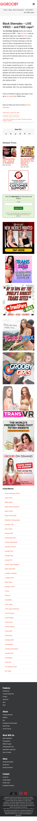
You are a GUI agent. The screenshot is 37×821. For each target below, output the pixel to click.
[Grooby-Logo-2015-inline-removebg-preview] (9, 3)
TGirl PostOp (9, 618)
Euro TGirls (8, 529)
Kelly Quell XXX (10, 569)
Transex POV (9, 653)
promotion (29, 119)
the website (10, 96)
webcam (5, 120)
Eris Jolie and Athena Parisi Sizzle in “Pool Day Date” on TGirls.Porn (27, 162)
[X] (10, 134)
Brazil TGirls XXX (10, 515)
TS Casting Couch (11, 667)
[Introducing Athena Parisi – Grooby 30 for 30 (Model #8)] (9, 147)
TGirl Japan (9, 604)
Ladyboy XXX (9, 578)
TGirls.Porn (8, 635)
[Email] (29, 134)
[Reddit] (15, 134)
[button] (4, 157)
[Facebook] (6, 134)
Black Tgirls (9, 502)
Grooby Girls (9, 555)
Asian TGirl (8, 498)
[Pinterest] (24, 134)
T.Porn (7, 591)
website (10, 120)
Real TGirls (8, 582)
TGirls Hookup (9, 627)
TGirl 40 (7, 595)
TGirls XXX (8, 631)
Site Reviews (16, 116)
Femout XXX (9, 533)
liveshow (23, 119)
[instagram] (20, 793)
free (16, 119)
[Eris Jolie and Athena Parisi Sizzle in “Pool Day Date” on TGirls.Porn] (27, 147)
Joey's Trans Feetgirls (12, 564)
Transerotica (9, 644)
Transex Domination (11, 649)
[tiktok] (11, 793)
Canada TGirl (9, 524)
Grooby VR (8, 560)
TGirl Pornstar (9, 613)
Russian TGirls (10, 587)
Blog (10, 10)
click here (24, 33)
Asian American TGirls (12, 493)
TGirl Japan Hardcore (12, 609)
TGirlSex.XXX (9, 640)
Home (5, 10)
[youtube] (25, 793)
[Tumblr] (20, 134)
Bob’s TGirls (9, 511)
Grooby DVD (9, 551)
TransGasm (9, 658)
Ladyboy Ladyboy (11, 573)
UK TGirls (8, 671)
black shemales (10, 119)
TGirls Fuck (8, 622)
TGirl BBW (8, 600)
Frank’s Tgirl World (11, 542)
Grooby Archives (10, 547)
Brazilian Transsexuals (12, 520)
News (10, 116)
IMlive (19, 119)
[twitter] (15, 793)
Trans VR (8, 662)
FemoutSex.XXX (10, 538)
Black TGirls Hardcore (12, 507)
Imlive (26, 36)
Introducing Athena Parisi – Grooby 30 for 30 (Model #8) (9, 161)
